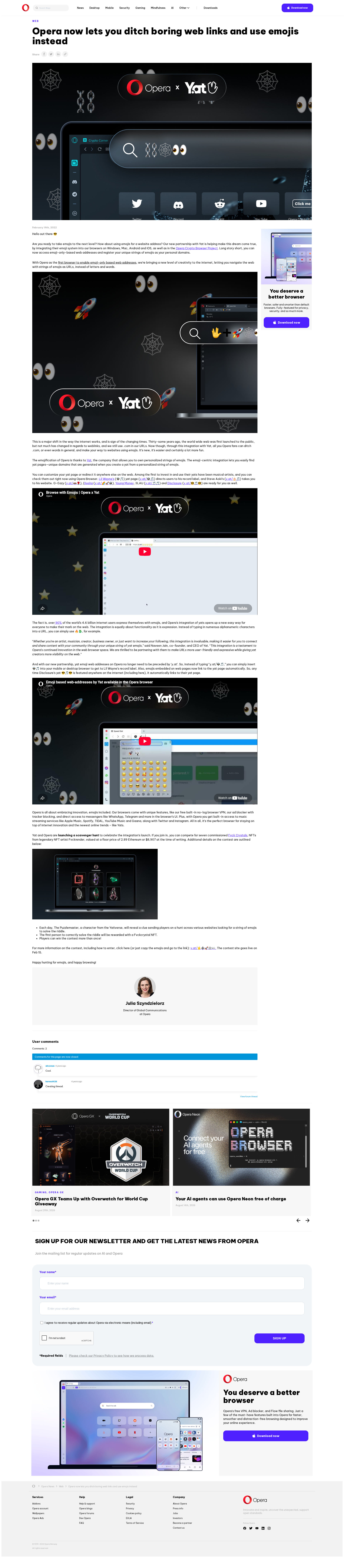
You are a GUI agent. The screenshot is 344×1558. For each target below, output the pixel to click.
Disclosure (174, 483)
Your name (47, 1272)
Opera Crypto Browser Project (197, 248)
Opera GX (56, 1192)
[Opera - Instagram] (269, 1528)
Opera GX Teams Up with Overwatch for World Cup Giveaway (91, 1201)
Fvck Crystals (237, 835)
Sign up (279, 1338)
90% (58, 622)
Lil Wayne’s (106, 479)
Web (35, 21)
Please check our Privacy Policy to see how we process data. (111, 1355)
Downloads (211, 8)
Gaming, (42, 1192)
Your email (47, 1297)
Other (183, 8)
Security (124, 8)
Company (179, 1497)
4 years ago (60, 1066)
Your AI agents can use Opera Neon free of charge (231, 1198)
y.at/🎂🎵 (233, 479)
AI (172, 8)
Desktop (94, 8)
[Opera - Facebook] (245, 1528)
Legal (129, 1497)
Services (37, 1497)
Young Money (124, 483)
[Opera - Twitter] (251, 1528)
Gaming (140, 8)
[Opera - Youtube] (257, 1528)
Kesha (88, 483)
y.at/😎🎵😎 (192, 483)
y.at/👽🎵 (147, 479)
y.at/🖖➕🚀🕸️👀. (203, 948)
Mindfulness (158, 8)
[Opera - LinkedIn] (263, 1528)
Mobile (109, 8)
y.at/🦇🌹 (73, 483)
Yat (89, 460)
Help (82, 1497)
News (80, 8)
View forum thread (248, 1096)
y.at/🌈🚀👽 (104, 483)
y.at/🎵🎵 (152, 483)
